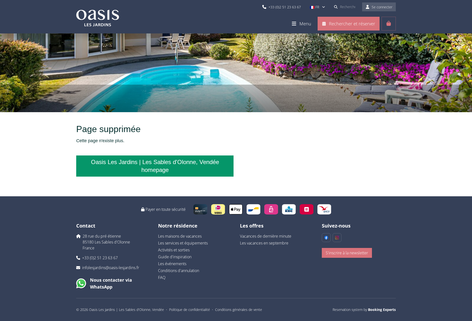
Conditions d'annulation (178, 270)
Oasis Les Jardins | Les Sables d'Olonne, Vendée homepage (155, 166)
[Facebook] (326, 237)
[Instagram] (337, 237)
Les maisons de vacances (180, 236)
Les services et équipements (183, 243)
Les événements (172, 263)
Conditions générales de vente (238, 309)
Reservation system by (364, 309)
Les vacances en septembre (264, 243)
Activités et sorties (174, 250)
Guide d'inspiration (175, 257)
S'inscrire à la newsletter (347, 253)
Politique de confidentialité (189, 309)
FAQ (161, 277)
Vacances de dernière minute (265, 236)
